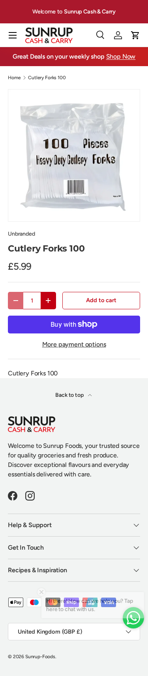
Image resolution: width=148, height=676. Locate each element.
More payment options (74, 344)
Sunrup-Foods (40, 656)
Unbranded (21, 233)
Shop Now (121, 56)
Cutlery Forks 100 (47, 77)
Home (14, 77)
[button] (135, 35)
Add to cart (101, 300)
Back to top (69, 395)
